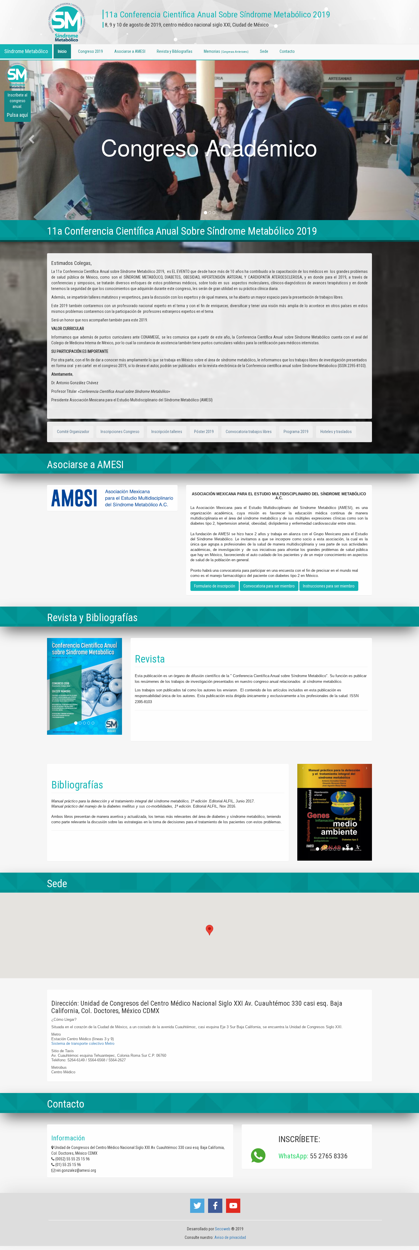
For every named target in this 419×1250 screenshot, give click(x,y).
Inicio (62, 51)
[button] (209, 930)
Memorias (226, 51)
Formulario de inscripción (214, 586)
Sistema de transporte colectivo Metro (82, 1043)
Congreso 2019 (90, 51)
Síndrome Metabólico (26, 51)
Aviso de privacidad (229, 1237)
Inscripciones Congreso (120, 431)
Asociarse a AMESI (129, 51)
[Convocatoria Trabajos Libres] (209, 212)
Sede (264, 51)
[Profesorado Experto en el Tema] (213, 212)
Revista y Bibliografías (174, 51)
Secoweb (222, 1229)
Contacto (287, 51)
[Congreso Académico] (205, 212)
